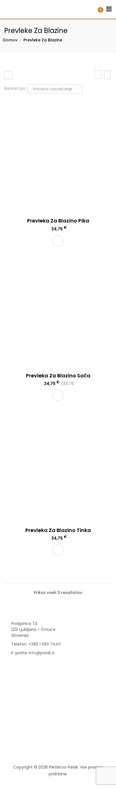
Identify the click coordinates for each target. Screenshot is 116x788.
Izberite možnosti (58, 395)
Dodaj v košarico (58, 240)
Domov (10, 40)
